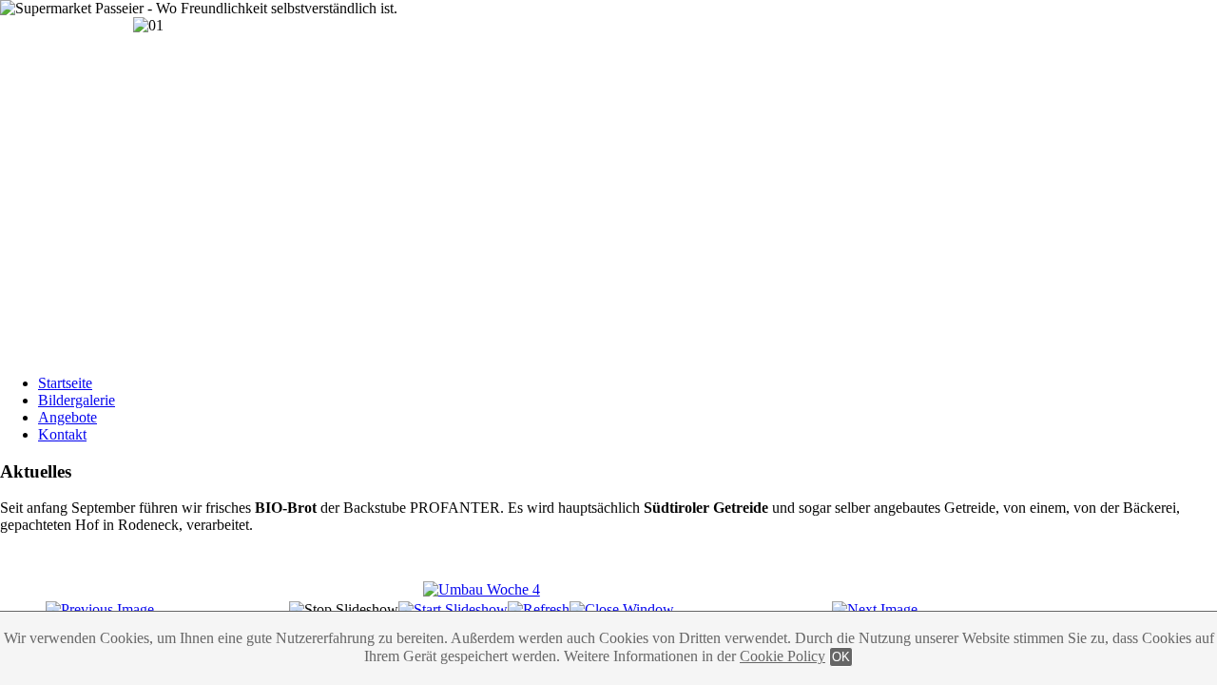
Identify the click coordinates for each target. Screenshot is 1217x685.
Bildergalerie (76, 400)
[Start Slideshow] (453, 609)
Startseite (65, 383)
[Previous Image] (100, 609)
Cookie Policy (782, 656)
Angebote (67, 417)
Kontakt (62, 434)
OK (841, 657)
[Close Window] (622, 609)
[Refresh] (539, 609)
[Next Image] (875, 609)
